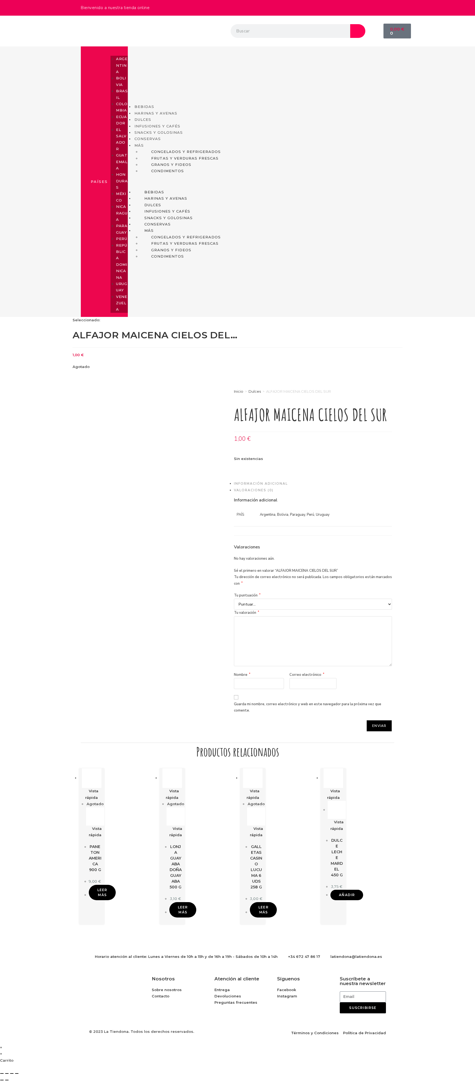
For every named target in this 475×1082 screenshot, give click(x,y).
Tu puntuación (247, 595)
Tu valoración (246, 612)
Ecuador (121, 120)
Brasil (122, 94)
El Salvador (121, 139)
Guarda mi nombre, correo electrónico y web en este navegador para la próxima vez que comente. (307, 707)
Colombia (121, 107)
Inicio (238, 391)
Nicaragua (121, 213)
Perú (121, 238)
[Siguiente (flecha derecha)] (7, 1080)
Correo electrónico (306, 674)
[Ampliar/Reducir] (2, 1073)
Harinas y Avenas (155, 113)
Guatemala (121, 161)
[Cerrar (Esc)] (17, 1073)
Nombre (242, 674)
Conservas (147, 138)
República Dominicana (121, 261)
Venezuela (121, 303)
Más (139, 145)
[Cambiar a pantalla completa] (7, 1073)
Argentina (121, 65)
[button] (119, 48)
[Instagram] (387, 7)
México (121, 196)
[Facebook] (372, 7)
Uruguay (121, 286)
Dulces (254, 391)
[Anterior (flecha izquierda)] (2, 1080)
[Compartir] (12, 1073)
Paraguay (121, 229)
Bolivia (121, 81)
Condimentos (167, 171)
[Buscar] (357, 31)
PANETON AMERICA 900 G (95, 858)
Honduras (122, 180)
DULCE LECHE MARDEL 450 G (337, 857)
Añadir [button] (347, 895)
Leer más (102, 892)
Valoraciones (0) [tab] (254, 490)
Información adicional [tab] (261, 483)
